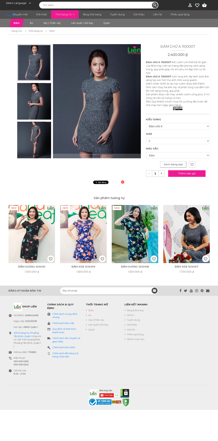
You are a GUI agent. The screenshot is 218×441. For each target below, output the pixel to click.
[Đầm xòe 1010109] (83, 234)
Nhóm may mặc (136, 339)
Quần (91, 329)
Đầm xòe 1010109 (83, 266)
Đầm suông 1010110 (31, 266)
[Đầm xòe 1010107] (186, 234)
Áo (89, 315)
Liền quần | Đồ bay (98, 324)
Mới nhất (41, 14)
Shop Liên (29, 306)
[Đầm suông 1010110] (32, 234)
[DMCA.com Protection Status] (124, 392)
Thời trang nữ (63, 14)
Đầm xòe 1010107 (186, 266)
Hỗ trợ (130, 315)
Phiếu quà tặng (179, 14)
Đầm (91, 310)
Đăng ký (155, 291)
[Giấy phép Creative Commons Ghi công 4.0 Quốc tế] (177, 108)
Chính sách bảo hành (63, 347)
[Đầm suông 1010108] (135, 234)
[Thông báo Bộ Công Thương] (100, 401)
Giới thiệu (138, 14)
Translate (7, 15)
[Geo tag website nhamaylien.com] (116, 401)
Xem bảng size (173, 164)
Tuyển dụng (117, 14)
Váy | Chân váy (96, 319)
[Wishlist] (197, 5)
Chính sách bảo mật (63, 323)
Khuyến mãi (20, 14)
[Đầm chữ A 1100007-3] (97, 101)
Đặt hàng (28, 257)
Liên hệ (157, 14)
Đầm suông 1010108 (135, 266)
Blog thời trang (92, 14)
